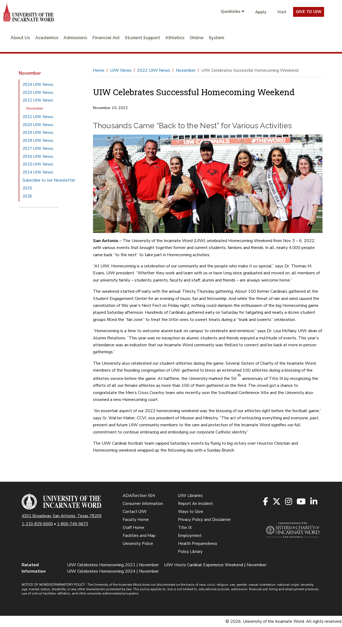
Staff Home (133, 527)
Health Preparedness (197, 543)
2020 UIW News (37, 124)
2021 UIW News (37, 116)
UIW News (120, 70)
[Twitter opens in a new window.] (277, 501)
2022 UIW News (37, 100)
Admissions (75, 37)
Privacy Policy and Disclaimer (204, 519)
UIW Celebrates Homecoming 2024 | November (113, 571)
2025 (27, 188)
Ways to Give (190, 511)
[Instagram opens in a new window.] (289, 501)
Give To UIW (308, 11)
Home (98, 70)
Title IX (185, 527)
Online (196, 37)
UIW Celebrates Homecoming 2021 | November (113, 565)
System (216, 37)
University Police (138, 543)
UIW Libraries (190, 495)
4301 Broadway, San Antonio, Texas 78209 (62, 516)
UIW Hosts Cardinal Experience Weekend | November (215, 565)
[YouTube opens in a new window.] (301, 501)
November (34, 108)
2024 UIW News (37, 84)
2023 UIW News (37, 92)
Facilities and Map (139, 535)
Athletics (174, 37)
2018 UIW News (37, 140)
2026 (27, 196)
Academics (46, 37)
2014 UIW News (37, 172)
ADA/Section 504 (139, 495)
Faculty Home (136, 519)
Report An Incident (195, 503)
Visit (281, 12)
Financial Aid (105, 37)
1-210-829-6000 (37, 523)
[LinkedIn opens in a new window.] (314, 501)
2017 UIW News (37, 148)
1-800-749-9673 (72, 523)
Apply (260, 12)
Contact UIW (135, 511)
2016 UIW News (37, 156)
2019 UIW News (37, 132)
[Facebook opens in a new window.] (266, 501)
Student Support (142, 37)
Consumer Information (143, 503)
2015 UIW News (37, 164)
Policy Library (190, 551)
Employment (190, 535)
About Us (20, 37)
